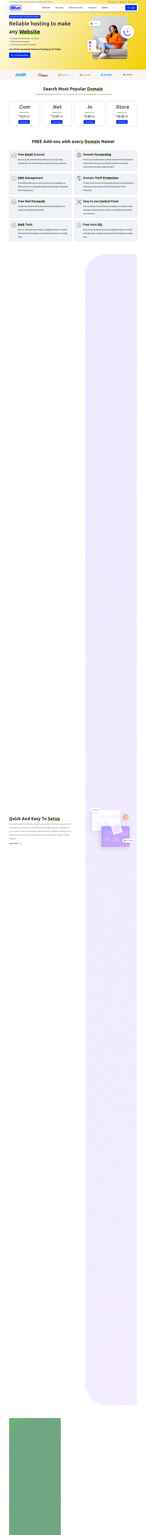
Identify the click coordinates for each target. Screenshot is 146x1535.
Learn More (14, 843)
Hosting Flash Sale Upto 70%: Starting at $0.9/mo (31, 2)
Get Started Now (21, 55)
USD (123, 2)
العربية (132, 2)
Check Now (24, 122)
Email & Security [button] (76, 8)
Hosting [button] (60, 8)
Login (132, 8)
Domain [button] (47, 8)
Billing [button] (106, 8)
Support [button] (93, 8)
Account (113, 2)
